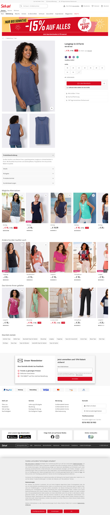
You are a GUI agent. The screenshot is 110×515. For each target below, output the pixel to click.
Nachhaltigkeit (6, 411)
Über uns (5, 404)
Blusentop (43, 339)
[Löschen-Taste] (46, 6)
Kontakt (85, 401)
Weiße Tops (17, 339)
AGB (31, 445)
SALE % (76, 14)
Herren (10, 10)
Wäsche (17, 14)
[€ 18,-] (13, 303)
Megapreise (68, 14)
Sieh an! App (5, 409)
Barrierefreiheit (47, 445)
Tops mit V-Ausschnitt (71, 339)
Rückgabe (6, 173)
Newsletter (5, 407)
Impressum (56, 445)
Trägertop (59, 339)
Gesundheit (49, 14)
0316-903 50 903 (89, 422)
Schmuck (41, 14)
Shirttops (5, 343)
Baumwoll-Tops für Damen (30, 339)
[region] (55, 486)
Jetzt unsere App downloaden (19, 433)
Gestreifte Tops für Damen (39, 343)
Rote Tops (101, 339)
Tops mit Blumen (24, 343)
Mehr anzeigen (79, 374)
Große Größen (32, 14)
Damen (3, 10)
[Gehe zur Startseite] (6, 6)
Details (5, 169)
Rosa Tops (14, 343)
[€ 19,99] (61, 208)
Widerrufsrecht (65, 445)
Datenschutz (37, 445)
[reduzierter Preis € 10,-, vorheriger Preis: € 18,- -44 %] (13, 208)
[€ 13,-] (37, 257)
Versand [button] (89, 51)
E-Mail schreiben (90, 406)
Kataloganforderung (35, 409)
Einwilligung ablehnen (39, 511)
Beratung (58, 401)
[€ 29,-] (84, 303)
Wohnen (16, 10)
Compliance (74, 445)
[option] (66, 57)
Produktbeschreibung (10, 155)
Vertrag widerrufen (22, 445)
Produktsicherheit (8, 178)
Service (31, 401)
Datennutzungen (77, 463)
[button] (2, 38)
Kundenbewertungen (9, 183)
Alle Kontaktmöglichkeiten (94, 411)
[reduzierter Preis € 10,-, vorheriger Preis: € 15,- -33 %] (84, 208)
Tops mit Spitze (54, 343)
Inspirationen (59, 14)
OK (71, 511)
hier (81, 472)
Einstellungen (55, 511)
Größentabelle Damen (62, 404)
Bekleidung (9, 14)
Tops (15, 38)
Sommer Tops (6, 339)
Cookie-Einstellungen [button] (85, 445)
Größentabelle (70, 77)
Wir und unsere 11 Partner (32, 463)
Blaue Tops (93, 339)
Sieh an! (5, 401)
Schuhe (24, 14)
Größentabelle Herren (62, 407)
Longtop (51, 339)
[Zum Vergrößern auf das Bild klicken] (52, 108)
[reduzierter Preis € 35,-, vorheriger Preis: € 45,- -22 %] (61, 303)
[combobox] (37, 6)
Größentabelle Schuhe (62, 409)
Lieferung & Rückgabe (35, 404)
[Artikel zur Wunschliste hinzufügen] (104, 83)
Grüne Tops (83, 339)
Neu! (2, 14)
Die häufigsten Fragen (35, 411)
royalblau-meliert (69, 60)
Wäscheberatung (60, 411)
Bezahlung (32, 407)
